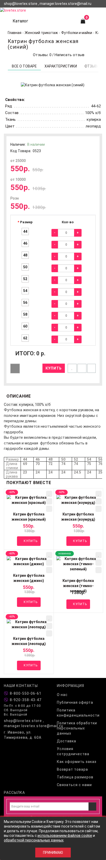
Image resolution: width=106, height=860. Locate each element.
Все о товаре (24, 66)
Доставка (66, 741)
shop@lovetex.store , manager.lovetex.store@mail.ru (26, 723)
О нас (62, 695)
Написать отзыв (69, 55)
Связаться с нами (74, 785)
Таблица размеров (75, 777)
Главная (14, 33)
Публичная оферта (75, 702)
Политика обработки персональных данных (77, 728)
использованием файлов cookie (65, 835)
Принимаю (53, 852)
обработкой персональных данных (34, 840)
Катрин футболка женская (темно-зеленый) (78, 586)
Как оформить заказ (76, 762)
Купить (54, 368)
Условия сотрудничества (73, 751)
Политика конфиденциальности (78, 712)
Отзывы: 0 (41, 55)
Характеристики (61, 66)
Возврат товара (72, 769)
